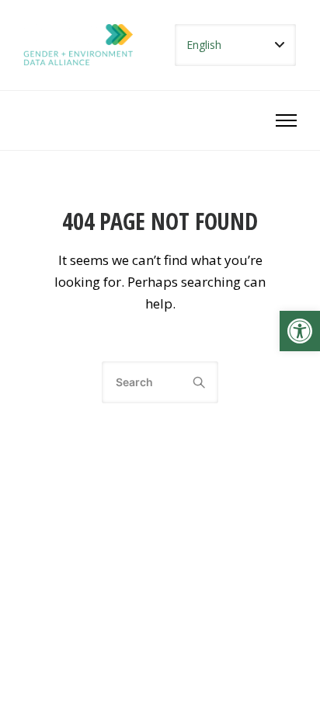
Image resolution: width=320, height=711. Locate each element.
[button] (300, 331)
